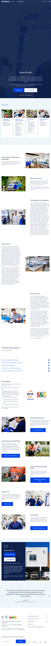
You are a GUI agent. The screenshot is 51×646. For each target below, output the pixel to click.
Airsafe (29, 642)
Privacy (33, 641)
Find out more (7, 504)
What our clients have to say (39, 528)
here (2, 388)
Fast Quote (12, 1)
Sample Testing (30, 624)
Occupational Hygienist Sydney (33, 616)
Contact (47, 621)
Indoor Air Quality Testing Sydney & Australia (36, 626)
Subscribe (21, 641)
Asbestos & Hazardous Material (33, 618)
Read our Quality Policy (38, 430)
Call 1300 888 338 (30, 90)
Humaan (45, 642)
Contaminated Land (31, 621)
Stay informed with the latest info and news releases (12, 636)
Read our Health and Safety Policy (40, 480)
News (46, 618)
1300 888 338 (29, 95)
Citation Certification (21, 629)
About (47, 616)
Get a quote (18, 90)
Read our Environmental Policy (10, 455)
